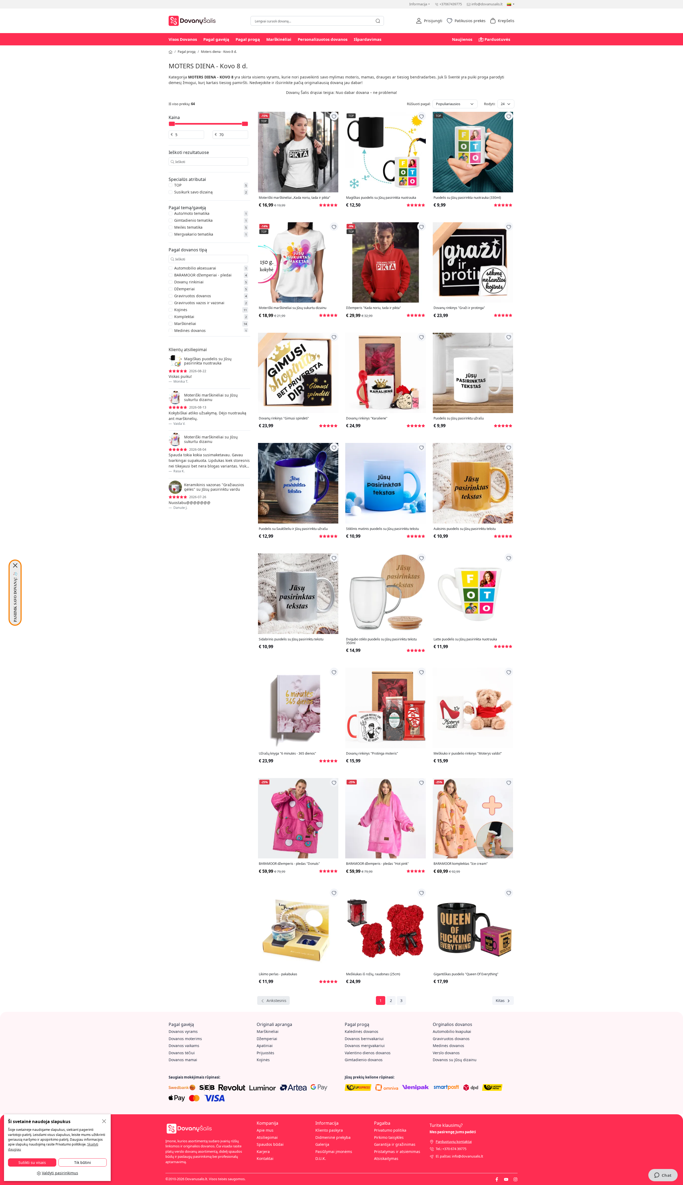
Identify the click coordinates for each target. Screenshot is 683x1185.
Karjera (263, 1151)
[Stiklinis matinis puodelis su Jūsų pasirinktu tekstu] (385, 483)
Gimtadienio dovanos (364, 1059)
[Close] (15, 565)
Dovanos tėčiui (182, 1052)
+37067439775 (450, 4)
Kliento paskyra (329, 1130)
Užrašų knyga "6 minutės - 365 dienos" (287, 753)
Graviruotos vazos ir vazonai (199, 302)
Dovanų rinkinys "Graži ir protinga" (459, 308)
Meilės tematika (188, 227)
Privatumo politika (390, 1130)
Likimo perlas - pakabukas (278, 974)
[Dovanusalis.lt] (193, 20)
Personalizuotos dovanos (322, 39)
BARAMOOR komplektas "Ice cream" (461, 864)
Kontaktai (265, 1158)
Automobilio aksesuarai (195, 268)
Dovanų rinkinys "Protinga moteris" (372, 753)
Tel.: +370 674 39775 (451, 1148)
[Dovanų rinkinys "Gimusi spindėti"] (298, 372)
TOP (177, 185)
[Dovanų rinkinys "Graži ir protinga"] (472, 262)
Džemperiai (184, 288)
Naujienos (462, 39)
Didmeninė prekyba (333, 1137)
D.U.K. (320, 1158)
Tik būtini (82, 1162)
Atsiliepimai (267, 1137)
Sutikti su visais (32, 1162)
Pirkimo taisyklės (389, 1137)
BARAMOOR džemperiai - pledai (203, 275)
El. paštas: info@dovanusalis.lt (459, 1156)
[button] (429, 21)
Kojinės (180, 309)
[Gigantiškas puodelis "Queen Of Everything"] (472, 928)
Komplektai (184, 316)
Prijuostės (265, 1052)
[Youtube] (506, 1178)
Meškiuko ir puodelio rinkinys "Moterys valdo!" (468, 753)
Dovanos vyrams (183, 1031)
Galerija (322, 1144)
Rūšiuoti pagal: (418, 103)
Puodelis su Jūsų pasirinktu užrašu (459, 418)
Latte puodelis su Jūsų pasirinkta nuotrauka (465, 639)
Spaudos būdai (270, 1144)
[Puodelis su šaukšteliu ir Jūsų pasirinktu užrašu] (298, 483)
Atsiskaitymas (386, 1158)
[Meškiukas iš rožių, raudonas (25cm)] (385, 928)
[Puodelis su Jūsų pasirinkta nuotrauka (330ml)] (472, 151)
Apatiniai (265, 1045)
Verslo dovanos (446, 1052)
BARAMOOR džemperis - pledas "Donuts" (289, 864)
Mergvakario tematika (193, 234)
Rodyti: (489, 103)
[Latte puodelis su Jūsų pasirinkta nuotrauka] (472, 593)
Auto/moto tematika (191, 213)
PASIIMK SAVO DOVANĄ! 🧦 (15, 597)
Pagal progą (248, 39)
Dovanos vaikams (184, 1045)
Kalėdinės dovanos (361, 1031)
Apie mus (265, 1130)
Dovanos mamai (183, 1059)
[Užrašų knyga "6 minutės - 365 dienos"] (298, 707)
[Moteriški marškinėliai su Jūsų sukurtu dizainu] (298, 262)
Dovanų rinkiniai (189, 281)
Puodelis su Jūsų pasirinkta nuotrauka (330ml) (467, 198)
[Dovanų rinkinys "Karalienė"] (385, 372)
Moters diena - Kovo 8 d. (219, 51)
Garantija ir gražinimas (394, 1144)
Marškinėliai (278, 39)
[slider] (172, 123)
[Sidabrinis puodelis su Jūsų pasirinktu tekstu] (298, 593)
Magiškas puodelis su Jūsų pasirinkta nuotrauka (381, 198)
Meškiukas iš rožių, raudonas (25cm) (373, 974)
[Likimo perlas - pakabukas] (298, 928)
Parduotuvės (497, 39)
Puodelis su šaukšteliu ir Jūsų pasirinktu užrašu (293, 529)
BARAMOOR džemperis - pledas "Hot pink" (377, 864)
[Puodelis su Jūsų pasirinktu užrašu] (472, 372)
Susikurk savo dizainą (193, 192)
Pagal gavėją (216, 39)
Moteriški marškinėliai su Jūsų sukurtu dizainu (292, 308)
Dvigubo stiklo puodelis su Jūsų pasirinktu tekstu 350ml (381, 641)
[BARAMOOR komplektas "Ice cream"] (472, 818)
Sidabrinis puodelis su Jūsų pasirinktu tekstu (291, 639)
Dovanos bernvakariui (364, 1038)
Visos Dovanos (183, 39)
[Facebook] (497, 1178)
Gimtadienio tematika (193, 220)
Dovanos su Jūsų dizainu (454, 1059)
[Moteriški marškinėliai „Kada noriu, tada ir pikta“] (298, 151)
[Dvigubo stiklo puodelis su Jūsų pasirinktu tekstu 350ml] (385, 593)
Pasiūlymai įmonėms (333, 1151)
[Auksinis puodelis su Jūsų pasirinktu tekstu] (472, 483)
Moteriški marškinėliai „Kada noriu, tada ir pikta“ (294, 198)
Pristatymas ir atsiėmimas (397, 1151)
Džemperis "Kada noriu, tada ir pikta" (373, 308)
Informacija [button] (418, 4)
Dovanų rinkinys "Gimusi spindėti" (284, 418)
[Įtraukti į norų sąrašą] (334, 116)
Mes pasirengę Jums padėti (453, 1131)
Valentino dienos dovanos (368, 1052)
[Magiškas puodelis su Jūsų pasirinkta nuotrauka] (385, 151)
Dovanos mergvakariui (365, 1045)
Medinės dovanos (190, 330)
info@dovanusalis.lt (487, 4)
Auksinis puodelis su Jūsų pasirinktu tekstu (465, 529)
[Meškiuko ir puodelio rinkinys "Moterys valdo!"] (472, 707)
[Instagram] (515, 1178)
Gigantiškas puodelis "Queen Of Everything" (466, 974)
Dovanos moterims (185, 1038)
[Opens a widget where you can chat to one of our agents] (663, 1175)
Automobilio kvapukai (452, 1031)
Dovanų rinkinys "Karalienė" (366, 418)
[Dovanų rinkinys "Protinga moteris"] (385, 707)
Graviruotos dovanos (192, 295)
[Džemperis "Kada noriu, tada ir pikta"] (385, 262)
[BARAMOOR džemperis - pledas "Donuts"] (298, 818)
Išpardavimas (367, 39)
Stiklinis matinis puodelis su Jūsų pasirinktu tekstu (382, 529)
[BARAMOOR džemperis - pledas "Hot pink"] (385, 818)
